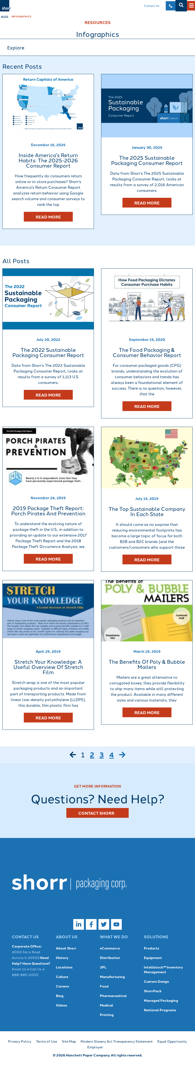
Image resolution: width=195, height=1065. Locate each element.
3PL (103, 967)
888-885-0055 (25, 974)
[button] (181, 5)
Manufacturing (112, 976)
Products (151, 948)
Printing (107, 1014)
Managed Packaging (161, 1000)
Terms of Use (46, 1041)
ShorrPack (153, 990)
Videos (61, 1005)
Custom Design (156, 981)
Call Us (36, 969)
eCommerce (110, 948)
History (62, 957)
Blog (4, 16)
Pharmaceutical (113, 995)
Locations (64, 967)
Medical (106, 1005)
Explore (15, 47)
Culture (62, 976)
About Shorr (66, 948)
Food (104, 986)
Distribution (110, 957)
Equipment (153, 957)
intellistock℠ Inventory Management (163, 969)
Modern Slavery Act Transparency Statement (117, 1041)
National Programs (160, 1009)
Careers (62, 986)
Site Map (69, 1041)
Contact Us (151, 6)
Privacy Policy (19, 1041)
